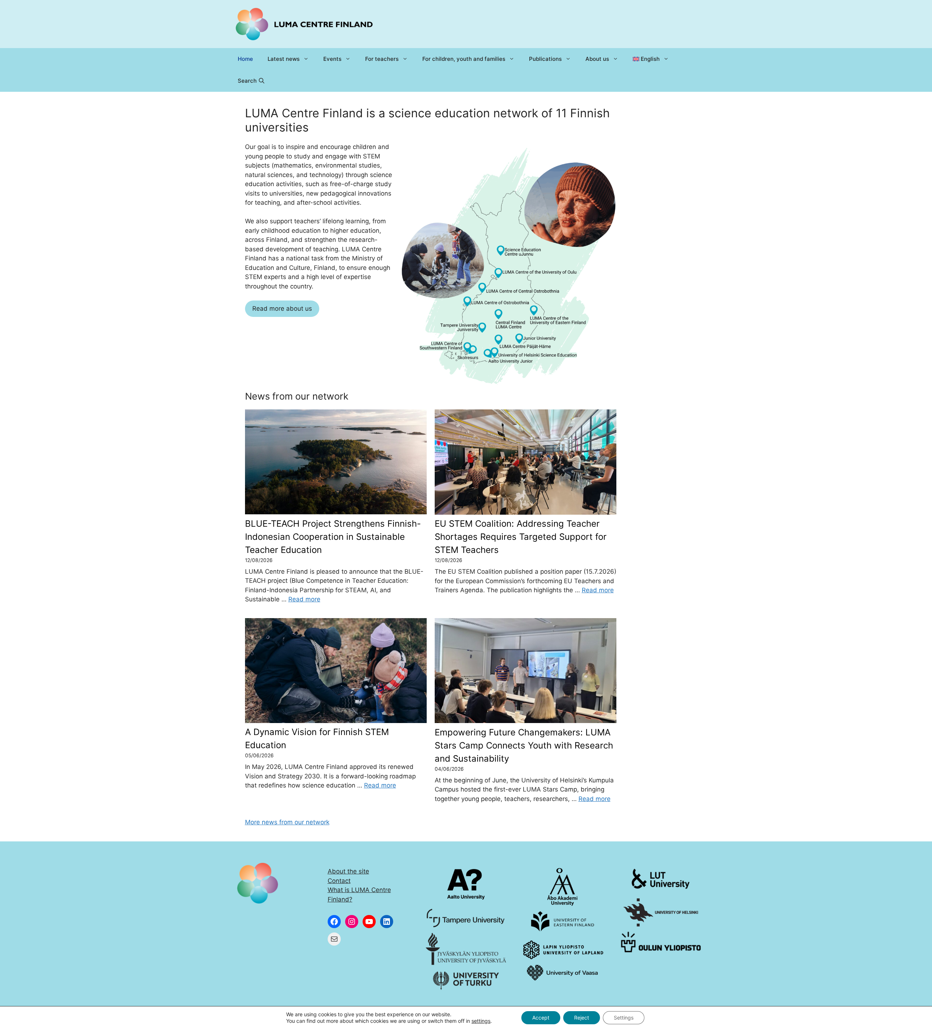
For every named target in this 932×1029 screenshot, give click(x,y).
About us (597, 58)
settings (480, 1021)
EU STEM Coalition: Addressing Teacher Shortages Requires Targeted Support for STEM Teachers (521, 536)
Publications (545, 58)
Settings (623, 1017)
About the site (348, 871)
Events (332, 58)
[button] (251, 81)
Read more (304, 599)
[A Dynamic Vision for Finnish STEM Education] (338, 672)
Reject (581, 1017)
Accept (540, 1017)
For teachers (382, 58)
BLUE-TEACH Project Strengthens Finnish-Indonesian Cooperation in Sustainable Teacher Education (333, 536)
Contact (339, 880)
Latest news (284, 58)
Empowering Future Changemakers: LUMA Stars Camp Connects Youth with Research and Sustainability (524, 745)
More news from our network (287, 822)
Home (245, 58)
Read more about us (282, 308)
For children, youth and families (463, 58)
